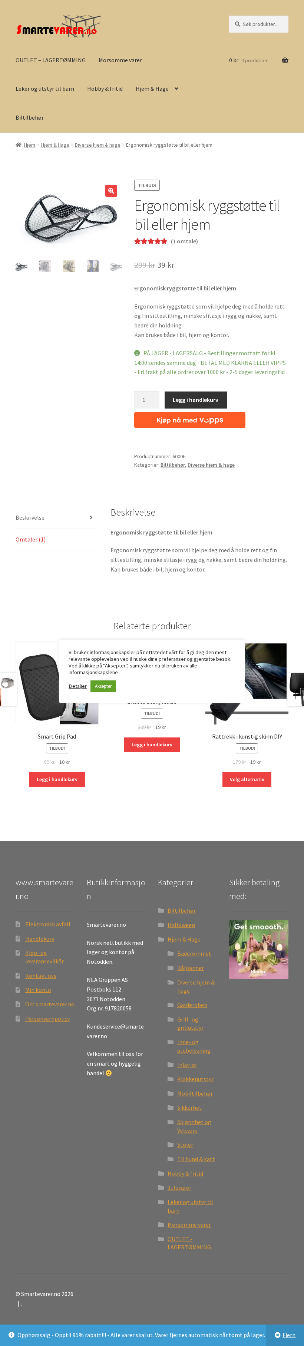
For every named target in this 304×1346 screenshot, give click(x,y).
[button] (111, 191)
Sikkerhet (189, 1107)
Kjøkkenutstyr (195, 1079)
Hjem (29, 144)
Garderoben (192, 1005)
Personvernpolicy (47, 1018)
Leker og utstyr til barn (45, 88)
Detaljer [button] (78, 686)
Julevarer (179, 1187)
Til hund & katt (196, 1159)
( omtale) (184, 241)
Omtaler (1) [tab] (31, 539)
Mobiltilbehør (195, 1093)
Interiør (187, 1064)
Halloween (181, 925)
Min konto (38, 989)
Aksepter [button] (103, 686)
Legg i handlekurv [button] (57, 779)
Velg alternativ (247, 779)
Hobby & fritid (105, 88)
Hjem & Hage (152, 88)
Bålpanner (190, 968)
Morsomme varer (120, 60)
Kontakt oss (40, 975)
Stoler (185, 1144)
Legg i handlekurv (195, 399)
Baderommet (194, 953)
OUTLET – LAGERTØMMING (51, 60)
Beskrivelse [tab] (30, 517)
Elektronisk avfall (47, 924)
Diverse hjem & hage (97, 144)
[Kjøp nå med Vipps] (189, 419)
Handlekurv (39, 938)
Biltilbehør (30, 117)
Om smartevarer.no (50, 1004)
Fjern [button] (288, 1335)
